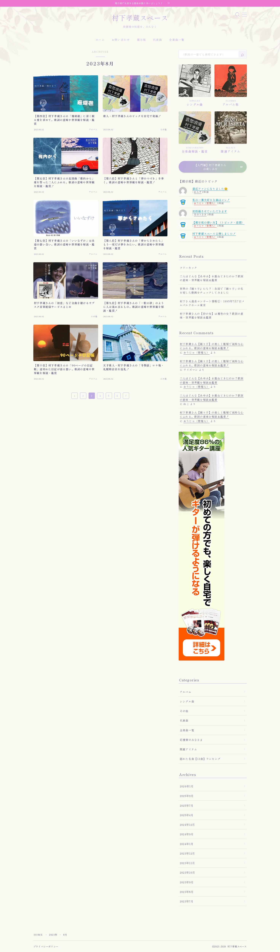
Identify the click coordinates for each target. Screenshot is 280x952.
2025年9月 (187, 796)
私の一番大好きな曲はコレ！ (211, 200)
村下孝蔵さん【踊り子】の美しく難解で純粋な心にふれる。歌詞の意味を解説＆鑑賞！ (211, 346)
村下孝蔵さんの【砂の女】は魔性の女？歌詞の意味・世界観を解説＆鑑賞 (211, 315)
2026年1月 (187, 786)
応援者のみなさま (191, 740)
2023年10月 (187, 872)
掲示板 (141, 40)
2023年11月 (187, 863)
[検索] (242, 54)
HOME (38, 934)
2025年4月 (187, 815)
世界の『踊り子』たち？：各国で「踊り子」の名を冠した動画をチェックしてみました (211, 290)
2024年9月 (187, 834)
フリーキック (188, 268)
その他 (184, 711)
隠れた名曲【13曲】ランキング (200, 759)
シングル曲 (187, 701)
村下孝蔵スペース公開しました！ (214, 234)
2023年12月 (187, 853)
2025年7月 (187, 805)
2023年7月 (187, 901)
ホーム (100, 40)
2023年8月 (187, 892)
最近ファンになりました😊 (210, 189)
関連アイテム (188, 749)
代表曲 (157, 40)
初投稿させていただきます (209, 211)
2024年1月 (187, 844)
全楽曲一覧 (177, 40)
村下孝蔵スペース (140, 18)
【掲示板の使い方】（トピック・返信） (218, 222)
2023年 (53, 934)
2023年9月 (187, 882)
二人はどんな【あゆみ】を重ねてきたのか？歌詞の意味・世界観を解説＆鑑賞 (211, 278)
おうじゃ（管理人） (205, 203)
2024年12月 (187, 824)
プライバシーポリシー (45, 946)
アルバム (185, 692)
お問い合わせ (121, 40)
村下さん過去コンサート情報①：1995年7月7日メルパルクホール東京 (212, 303)
